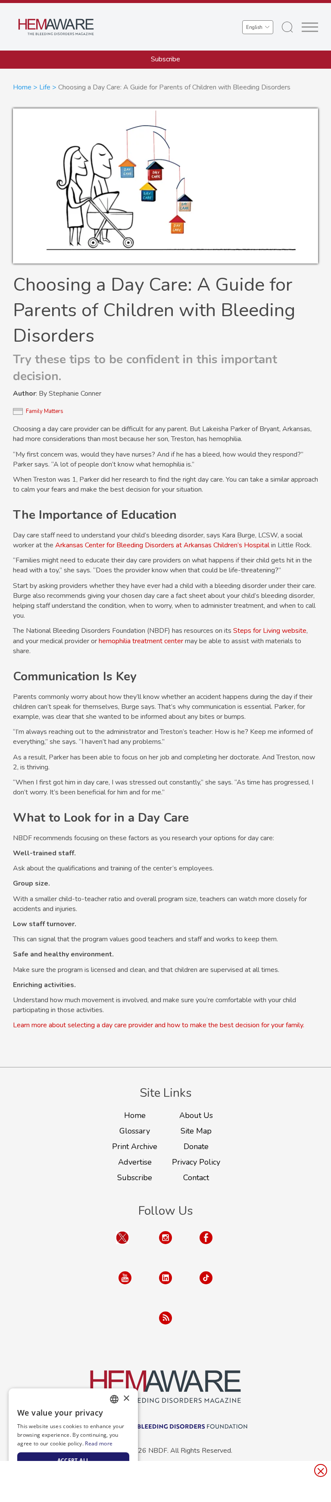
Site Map (196, 1131)
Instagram (165, 1246)
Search (287, 27)
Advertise (135, 1162)
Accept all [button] (73, 1460)
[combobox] (114, 1399)
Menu (310, 27)
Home (22, 87)
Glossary (134, 1131)
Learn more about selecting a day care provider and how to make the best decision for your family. (158, 1025)
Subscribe (165, 59)
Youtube (125, 1286)
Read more (98, 1443)
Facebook (206, 1246)
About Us (196, 1115)
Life (44, 87)
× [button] (126, 1398)
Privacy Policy (196, 1162)
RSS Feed (165, 1326)
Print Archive (134, 1146)
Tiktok (206, 1286)
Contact (196, 1177)
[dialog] (73, 1440)
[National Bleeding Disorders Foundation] (165, 1386)
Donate (196, 1146)
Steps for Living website (269, 630)
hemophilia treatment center (141, 641)
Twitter (122, 1246)
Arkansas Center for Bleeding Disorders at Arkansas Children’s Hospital (162, 545)
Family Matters (44, 411)
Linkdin (165, 1286)
